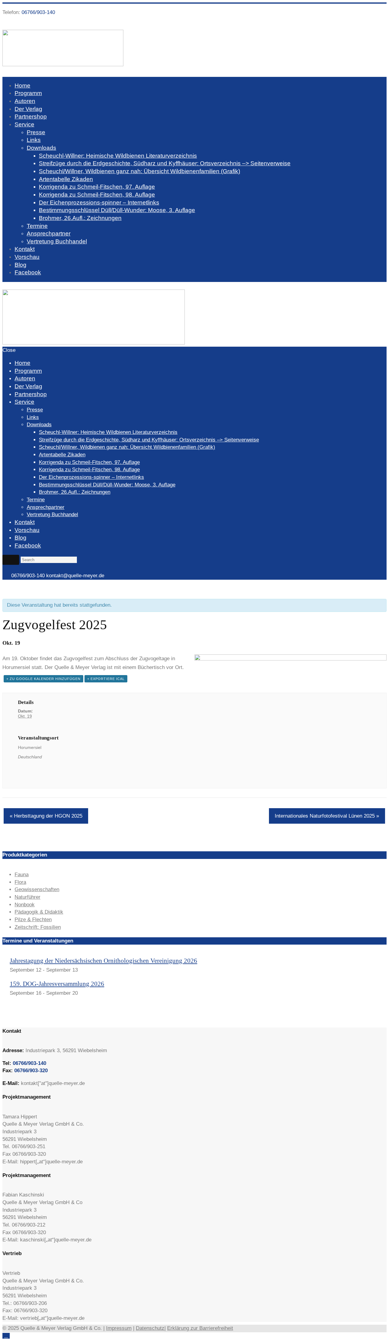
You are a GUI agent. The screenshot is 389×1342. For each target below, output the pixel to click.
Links (34, 140)
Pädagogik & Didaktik (39, 912)
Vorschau (27, 257)
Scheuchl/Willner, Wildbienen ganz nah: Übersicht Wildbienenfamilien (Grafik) (139, 171)
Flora (20, 882)
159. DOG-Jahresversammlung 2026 (57, 983)
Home (22, 85)
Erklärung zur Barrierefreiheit (200, 1328)
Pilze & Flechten (33, 919)
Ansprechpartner (49, 233)
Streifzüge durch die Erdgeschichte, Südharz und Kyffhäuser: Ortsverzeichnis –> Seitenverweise (165, 163)
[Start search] (10, 560)
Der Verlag (28, 109)
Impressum (119, 1328)
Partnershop (31, 116)
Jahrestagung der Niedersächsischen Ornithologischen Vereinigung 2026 (103, 960)
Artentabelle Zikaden (66, 179)
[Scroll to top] (6, 1336)
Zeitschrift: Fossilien (38, 927)
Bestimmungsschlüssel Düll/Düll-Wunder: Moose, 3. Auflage (117, 210)
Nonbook (25, 905)
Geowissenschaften (37, 889)
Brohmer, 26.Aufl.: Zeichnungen (80, 218)
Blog (20, 265)
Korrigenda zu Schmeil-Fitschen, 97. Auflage (97, 187)
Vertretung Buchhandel (57, 241)
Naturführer (27, 897)
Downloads (41, 148)
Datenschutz (150, 1328)
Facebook (28, 272)
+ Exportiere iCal (106, 679)
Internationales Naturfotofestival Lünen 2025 (327, 816)
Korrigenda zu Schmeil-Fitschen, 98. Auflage (97, 194)
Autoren (25, 101)
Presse (36, 132)
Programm (28, 93)
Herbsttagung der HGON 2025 (46, 816)
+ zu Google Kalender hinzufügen (43, 679)
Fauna (22, 874)
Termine (37, 226)
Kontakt (25, 249)
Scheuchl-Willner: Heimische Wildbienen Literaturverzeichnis (118, 156)
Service (24, 124)
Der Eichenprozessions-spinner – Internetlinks (99, 202)
